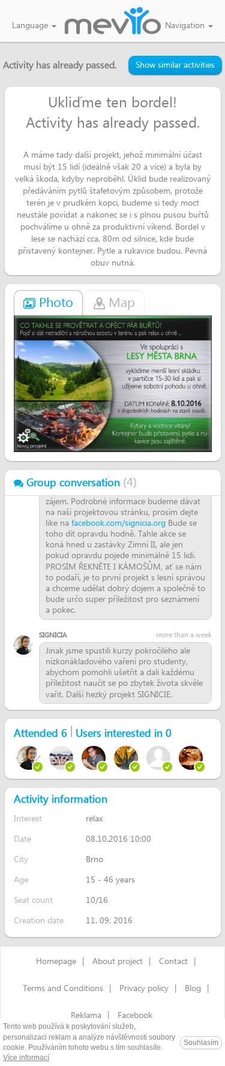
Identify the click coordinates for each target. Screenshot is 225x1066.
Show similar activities (175, 65)
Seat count (33, 900)
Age (21, 880)
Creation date (39, 920)
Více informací (26, 1057)
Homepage (56, 961)
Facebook (135, 1015)
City (21, 859)
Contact (173, 961)
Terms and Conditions (63, 988)
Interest (28, 818)
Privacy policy (144, 988)
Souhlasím (201, 1042)
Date (22, 839)
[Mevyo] (113, 21)
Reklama (86, 1015)
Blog (193, 988)
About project (117, 961)
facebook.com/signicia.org (118, 523)
